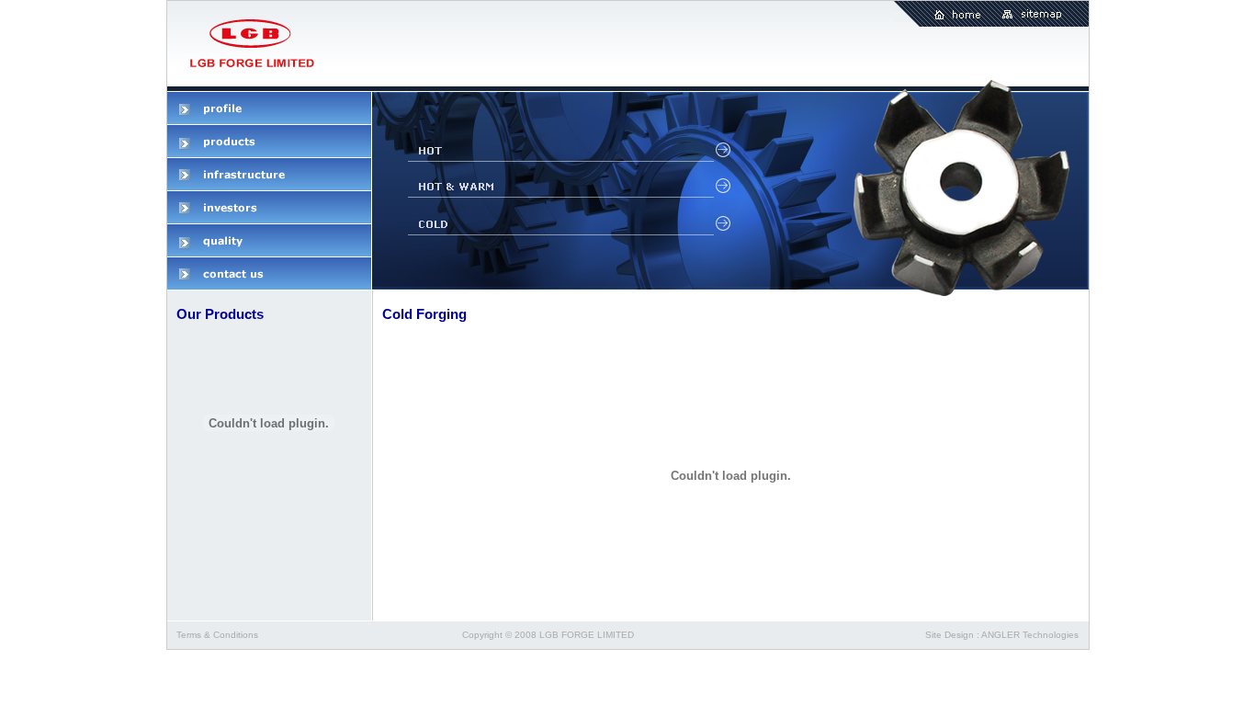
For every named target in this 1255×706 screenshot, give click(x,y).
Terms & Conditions (217, 635)
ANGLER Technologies (1030, 635)
